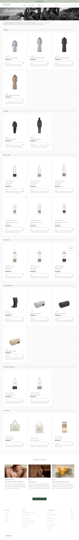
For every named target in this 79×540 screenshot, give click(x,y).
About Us (48, 512)
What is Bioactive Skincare (51, 518)
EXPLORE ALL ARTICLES (39, 498)
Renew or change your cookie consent (28, 512)
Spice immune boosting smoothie (60, 481)
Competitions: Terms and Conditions (28, 522)
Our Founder (49, 516)
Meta (71, 516)
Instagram (72, 514)
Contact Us (24, 516)
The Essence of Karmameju (52, 514)
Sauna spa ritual (32, 481)
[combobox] (63, 5)
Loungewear (7, 518)
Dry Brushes (7, 520)
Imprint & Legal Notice (26, 514)
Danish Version (24, 526)
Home (4, 14)
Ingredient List (49, 528)
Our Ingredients (50, 520)
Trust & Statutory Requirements (52, 524)
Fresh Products (50, 522)
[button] (8, 59)
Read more (41, 24)
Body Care (6, 516)
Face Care (6, 514)
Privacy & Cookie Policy (26, 524)
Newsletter (72, 512)
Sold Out (49, 444)
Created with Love (50, 526)
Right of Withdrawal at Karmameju (28, 520)
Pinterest (72, 518)
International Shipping (25, 518)
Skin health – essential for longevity (14, 481)
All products (7, 512)
